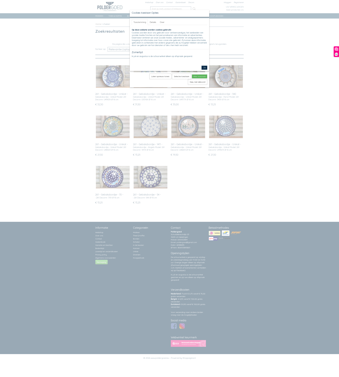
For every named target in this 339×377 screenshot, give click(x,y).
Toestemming (139, 22)
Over (162, 22)
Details (153, 22)
